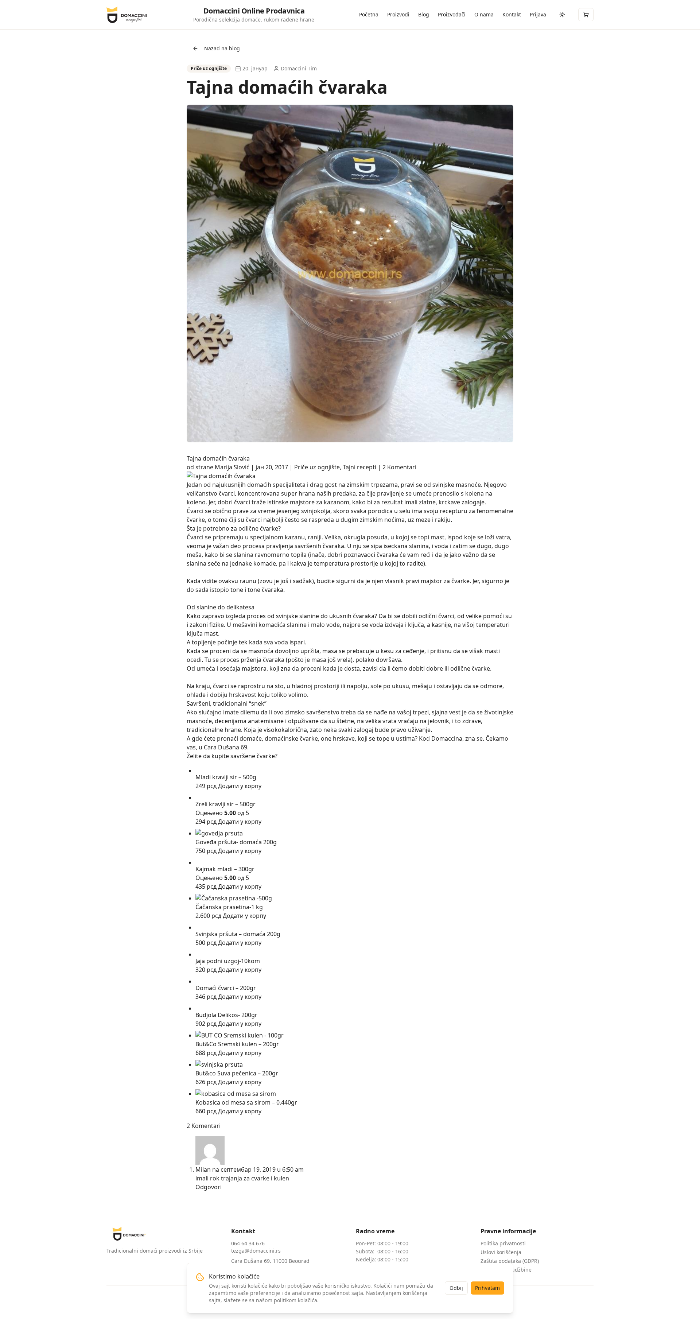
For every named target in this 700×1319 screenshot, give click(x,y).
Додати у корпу (239, 786)
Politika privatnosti (503, 1243)
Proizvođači (452, 14)
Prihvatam (487, 1287)
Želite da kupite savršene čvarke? (232, 756)
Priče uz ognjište (317, 467)
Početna (368, 14)
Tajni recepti (359, 467)
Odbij (456, 1287)
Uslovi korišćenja (501, 1252)
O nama (484, 14)
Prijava (538, 14)
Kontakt (511, 14)
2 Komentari (399, 467)
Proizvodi (398, 14)
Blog (423, 14)
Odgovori (208, 1187)
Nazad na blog (222, 48)
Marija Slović (232, 467)
